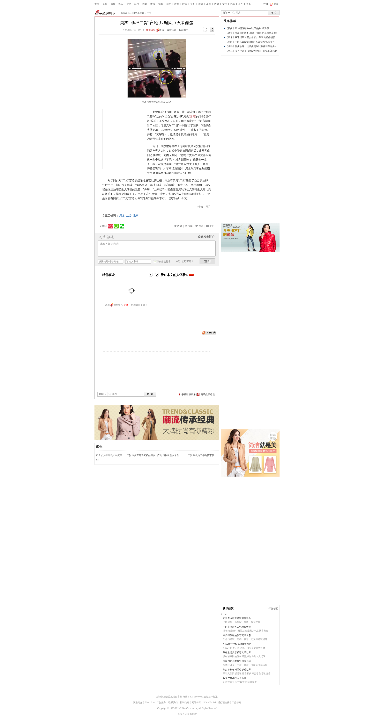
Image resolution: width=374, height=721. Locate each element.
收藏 (216, 4)
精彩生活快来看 (170, 455)
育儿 (192, 4)
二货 (129, 215)
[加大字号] (212, 29)
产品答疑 (236, 702)
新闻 (104, 4)
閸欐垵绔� (207, 261)
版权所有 (192, 714)
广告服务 (161, 702)
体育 (112, 4)
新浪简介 (137, 702)
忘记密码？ (187, 261)
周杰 (122, 215)
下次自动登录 (164, 261)
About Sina (150, 702)
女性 (224, 4)
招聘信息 (184, 702)
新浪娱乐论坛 (208, 394)
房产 (240, 4)
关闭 (211, 226)
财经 (128, 4)
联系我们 (173, 702)
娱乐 (120, 4)
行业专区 (273, 608)
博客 (160, 4)
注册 (265, 4)
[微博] (192, 116)
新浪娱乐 (125, 13)
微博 (152, 4)
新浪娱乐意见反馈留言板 (169, 696)
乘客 (136, 215)
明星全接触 (138, 13)
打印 (201, 226)
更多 (248, 4)
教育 (176, 4)
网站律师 (196, 702)
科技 (136, 4)
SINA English (209, 702)
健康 (200, 4)
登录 (125, 305)
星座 (208, 4)
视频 (144, 4)
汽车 (232, 4)
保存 (190, 226)
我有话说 (171, 30)
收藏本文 (183, 30)
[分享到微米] (110, 226)
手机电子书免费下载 (203, 455)
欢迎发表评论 (206, 236)
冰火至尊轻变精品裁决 (143, 455)
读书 (168, 4)
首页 (96, 4)
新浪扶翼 (228, 608)
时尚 (184, 4)
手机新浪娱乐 (189, 394)
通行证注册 (223, 702)
